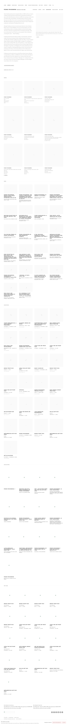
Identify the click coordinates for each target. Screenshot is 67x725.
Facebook (54, 712)
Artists (9, 5)
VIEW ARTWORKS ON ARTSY (9, 65)
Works (40, 9)
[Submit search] (53, 5)
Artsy (56, 712)
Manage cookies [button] (16, 717)
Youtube (58, 712)
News (26, 5)
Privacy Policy (5, 717)
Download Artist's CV (9, 70)
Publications (21, 5)
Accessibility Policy (11, 717)
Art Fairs (41, 5)
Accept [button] (64, 722)
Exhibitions (14, 5)
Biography (35, 9)
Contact (46, 5)
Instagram (52, 712)
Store (50, 5)
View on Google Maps (62, 712)
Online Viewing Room (33, 5)
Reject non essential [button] (57, 722)
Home (5, 5)
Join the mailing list (60, 712)
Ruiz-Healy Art (13, 2)
